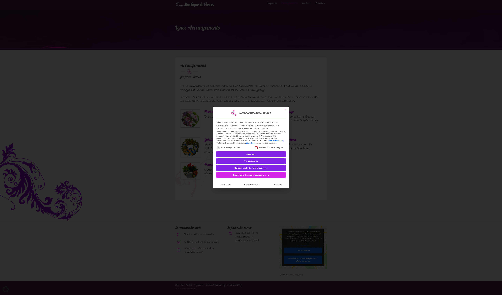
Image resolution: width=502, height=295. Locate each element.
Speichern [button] (251, 154)
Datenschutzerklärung (276, 141)
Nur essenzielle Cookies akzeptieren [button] (251, 168)
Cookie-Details (225, 185)
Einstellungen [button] (251, 143)
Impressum (278, 185)
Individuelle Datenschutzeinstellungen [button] (251, 175)
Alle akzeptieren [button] (251, 161)
